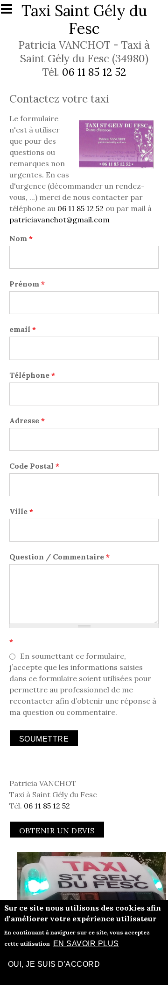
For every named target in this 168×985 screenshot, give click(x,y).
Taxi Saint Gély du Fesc (84, 19)
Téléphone (32, 375)
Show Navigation (10, 11)
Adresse (27, 420)
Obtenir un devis (57, 830)
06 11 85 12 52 (94, 72)
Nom (21, 238)
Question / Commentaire (59, 556)
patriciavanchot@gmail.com (59, 219)
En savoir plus (86, 944)
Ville (21, 511)
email (22, 329)
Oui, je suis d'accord (54, 964)
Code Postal (34, 465)
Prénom (27, 283)
